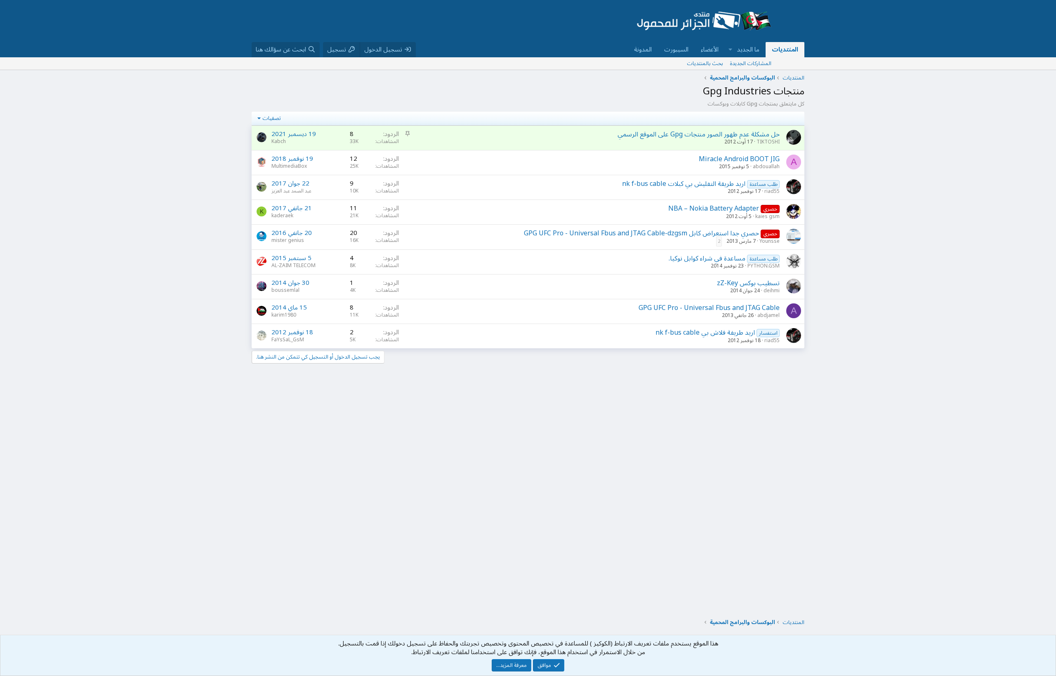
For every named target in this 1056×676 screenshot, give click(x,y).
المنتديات (785, 49)
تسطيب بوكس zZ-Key (748, 283)
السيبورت (676, 49)
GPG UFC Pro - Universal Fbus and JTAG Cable (709, 308)
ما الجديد (748, 49)
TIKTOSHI (768, 142)
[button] (730, 49)
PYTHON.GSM (763, 266)
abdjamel (768, 315)
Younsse (769, 241)
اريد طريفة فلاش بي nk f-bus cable (705, 333)
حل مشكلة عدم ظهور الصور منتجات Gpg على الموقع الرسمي (699, 134)
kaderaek (282, 216)
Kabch (278, 141)
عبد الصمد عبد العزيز (291, 191)
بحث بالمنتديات (705, 63)
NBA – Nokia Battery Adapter (713, 209)
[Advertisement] (435, 21)
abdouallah (766, 167)
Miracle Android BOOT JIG (739, 159)
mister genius (287, 240)
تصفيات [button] (271, 118)
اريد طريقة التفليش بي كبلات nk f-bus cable (683, 184)
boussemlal (285, 290)
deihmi (772, 291)
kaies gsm (767, 216)
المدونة (643, 49)
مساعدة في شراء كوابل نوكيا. (707, 258)
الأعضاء (710, 49)
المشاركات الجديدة (750, 63)
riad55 (772, 191)
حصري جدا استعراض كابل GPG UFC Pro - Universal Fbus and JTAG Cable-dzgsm (641, 233)
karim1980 (283, 315)
